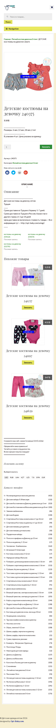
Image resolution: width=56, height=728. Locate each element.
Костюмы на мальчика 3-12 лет (18, 554)
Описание (27, 184)
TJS (33, 477)
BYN (38, 477)
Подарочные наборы (14, 534)
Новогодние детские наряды (17, 651)
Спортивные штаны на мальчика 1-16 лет (22, 581)
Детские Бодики (12, 515)
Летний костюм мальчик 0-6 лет (18, 694)
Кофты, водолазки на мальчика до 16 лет (22, 600)
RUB (11, 477)
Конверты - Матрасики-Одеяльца (19, 643)
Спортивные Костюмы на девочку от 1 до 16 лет (24, 523)
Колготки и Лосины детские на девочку (21, 662)
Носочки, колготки (13, 624)
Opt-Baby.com (17, 721)
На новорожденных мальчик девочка (20, 496)
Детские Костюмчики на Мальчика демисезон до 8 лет (27, 507)
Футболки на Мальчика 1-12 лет (18, 682)
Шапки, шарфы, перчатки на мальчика (20, 635)
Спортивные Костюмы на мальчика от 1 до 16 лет (25, 519)
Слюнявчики (11, 666)
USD (6, 477)
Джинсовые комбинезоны (16, 589)
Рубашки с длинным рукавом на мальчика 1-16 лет (25, 562)
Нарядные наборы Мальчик (16, 558)
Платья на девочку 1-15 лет (16, 542)
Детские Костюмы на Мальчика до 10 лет (22, 608)
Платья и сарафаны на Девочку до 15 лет (22, 538)
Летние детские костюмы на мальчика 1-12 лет (24, 690)
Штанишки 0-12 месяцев (15, 550)
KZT (22, 477)
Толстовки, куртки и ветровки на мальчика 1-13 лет (25, 577)
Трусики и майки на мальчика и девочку (21, 620)
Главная (7, 39)
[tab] (27, 184)
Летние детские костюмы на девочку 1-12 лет (23, 678)
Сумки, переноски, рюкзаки (16, 639)
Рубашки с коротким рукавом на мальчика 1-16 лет (25, 565)
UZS (28, 477)
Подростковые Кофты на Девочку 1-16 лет (22, 604)
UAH (17, 477)
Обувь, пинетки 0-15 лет (15, 627)
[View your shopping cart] (52, 7)
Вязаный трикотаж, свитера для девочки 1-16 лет (25, 596)
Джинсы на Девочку (13, 655)
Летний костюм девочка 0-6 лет (24, 39)
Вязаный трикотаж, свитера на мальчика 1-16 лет (25, 593)
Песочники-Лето (12, 674)
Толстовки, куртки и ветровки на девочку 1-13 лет (25, 573)
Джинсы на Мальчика (14, 659)
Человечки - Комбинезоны (16, 546)
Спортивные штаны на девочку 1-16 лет (21, 585)
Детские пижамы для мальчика (18, 531)
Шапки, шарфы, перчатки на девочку (20, 631)
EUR (43, 477)
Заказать (46, 147)
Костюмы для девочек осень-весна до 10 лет (23, 612)
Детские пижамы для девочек (17, 527)
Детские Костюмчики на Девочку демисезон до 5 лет (26, 503)
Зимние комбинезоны (14, 511)
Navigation (14, 29)
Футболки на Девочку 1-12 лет (17, 686)
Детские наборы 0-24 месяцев (17, 499)
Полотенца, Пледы (13, 647)
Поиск (8, 22)
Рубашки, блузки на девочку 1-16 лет (20, 569)
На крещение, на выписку (16, 616)
